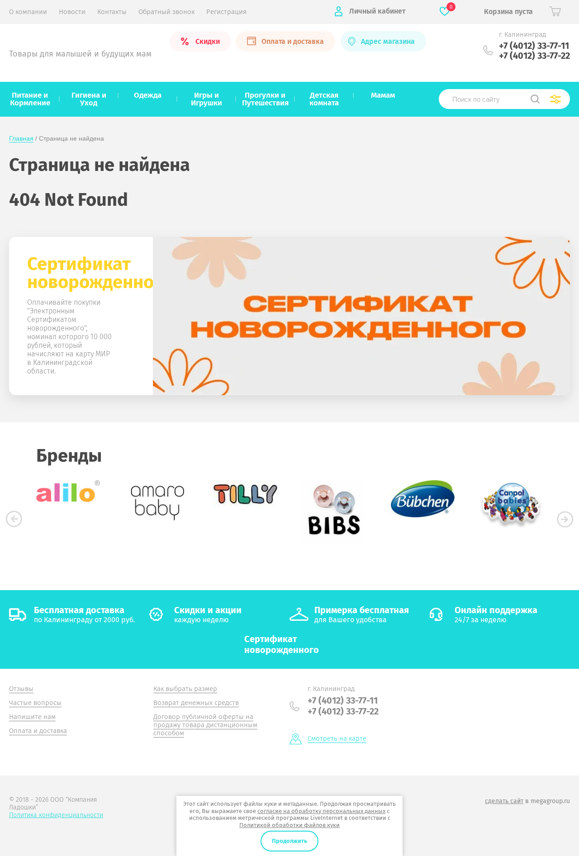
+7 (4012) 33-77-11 (534, 45)
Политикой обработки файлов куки (289, 825)
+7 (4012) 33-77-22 (534, 55)
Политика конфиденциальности (56, 815)
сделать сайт (504, 801)
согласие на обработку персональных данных (321, 811)
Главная (21, 138)
